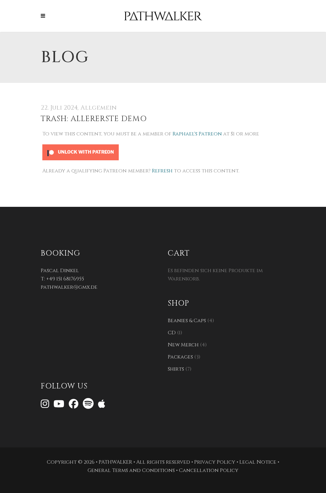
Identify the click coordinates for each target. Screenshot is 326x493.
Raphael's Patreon (197, 133)
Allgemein (99, 108)
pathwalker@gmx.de (69, 287)
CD (172, 332)
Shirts (176, 369)
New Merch (183, 344)
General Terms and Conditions (131, 470)
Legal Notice (257, 462)
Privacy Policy (214, 462)
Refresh (162, 170)
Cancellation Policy (208, 470)
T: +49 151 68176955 (62, 278)
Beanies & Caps (187, 320)
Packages (180, 356)
